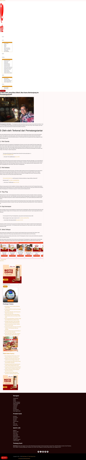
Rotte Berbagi (6, 78)
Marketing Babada (27, 458)
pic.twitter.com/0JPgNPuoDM (8, 154)
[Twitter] (41, 451)
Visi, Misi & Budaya (16, 402)
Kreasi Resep (6, 88)
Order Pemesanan (16, 436)
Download (15, 407)
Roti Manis (15, 416)
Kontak (5, 44)
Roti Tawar (15, 418)
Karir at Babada (16, 409)
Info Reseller (15, 438)
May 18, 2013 (17, 156)
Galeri (3, 53)
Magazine (15, 430)
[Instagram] (43, 451)
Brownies (14, 420)
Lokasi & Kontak (16, 440)
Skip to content (2, 0)
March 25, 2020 (16, 182)
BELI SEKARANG (4, 255)
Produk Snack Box (7, 71)
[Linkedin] (47, 451)
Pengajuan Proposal (16, 439)
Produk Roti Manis (7, 63)
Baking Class (15, 425)
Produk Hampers (6, 70)
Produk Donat (6, 61)
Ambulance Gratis (7, 79)
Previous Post (3, 259)
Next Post (2, 260)
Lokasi (5, 46)
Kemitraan (15, 408)
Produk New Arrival (7, 60)
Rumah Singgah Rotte (7, 81)
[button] (3, 91)
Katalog (3, 57)
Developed (20, 458)
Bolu (14, 422)
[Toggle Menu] (7, 42)
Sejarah (5, 45)
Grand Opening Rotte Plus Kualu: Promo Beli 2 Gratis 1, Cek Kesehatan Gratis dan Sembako (13, 328)
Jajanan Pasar (15, 421)
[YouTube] (45, 451)
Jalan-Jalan (2, 95)
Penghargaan (6, 50)
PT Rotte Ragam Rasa (31, 456)
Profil (3, 40)
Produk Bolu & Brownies (8, 68)
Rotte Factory (10, 353)
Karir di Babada (6, 51)
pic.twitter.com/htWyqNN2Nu (14, 180)
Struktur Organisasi (7, 49)
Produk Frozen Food (7, 69)
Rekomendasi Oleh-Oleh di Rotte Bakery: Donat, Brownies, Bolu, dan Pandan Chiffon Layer (12, 316)
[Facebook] (38, 451)
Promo (3, 84)
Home (3, 36)
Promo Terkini (6, 87)
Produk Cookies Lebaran (8, 72)
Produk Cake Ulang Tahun (8, 67)
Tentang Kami (6, 43)
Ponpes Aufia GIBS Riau (8, 80)
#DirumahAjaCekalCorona (7, 178)
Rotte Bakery (24, 456)
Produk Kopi (6, 62)
